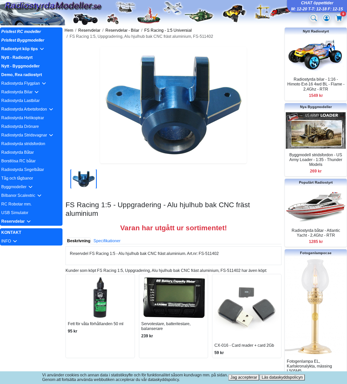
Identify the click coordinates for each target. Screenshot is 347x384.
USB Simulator (14, 213)
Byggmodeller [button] (14, 187)
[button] (31, 49)
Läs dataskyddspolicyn (282, 377)
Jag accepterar (243, 377)
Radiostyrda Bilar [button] (18, 92)
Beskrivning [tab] (78, 241)
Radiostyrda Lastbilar (20, 100)
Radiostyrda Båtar (17, 152)
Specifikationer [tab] (106, 241)
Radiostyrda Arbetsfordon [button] (25, 109)
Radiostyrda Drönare (20, 126)
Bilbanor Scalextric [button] (19, 195)
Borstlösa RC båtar (18, 161)
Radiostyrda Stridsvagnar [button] (25, 135)
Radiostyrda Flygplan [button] (21, 83)
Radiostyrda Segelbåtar (22, 169)
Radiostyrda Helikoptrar (22, 118)
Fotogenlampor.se (316, 253)
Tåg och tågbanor (17, 178)
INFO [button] (7, 241)
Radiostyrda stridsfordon (23, 144)
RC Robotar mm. (16, 204)
